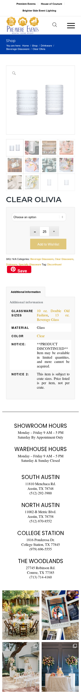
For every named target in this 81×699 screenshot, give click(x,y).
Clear (41, 335)
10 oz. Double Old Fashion (53, 313)
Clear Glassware (64, 259)
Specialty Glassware (30, 264)
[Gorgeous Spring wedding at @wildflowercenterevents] (20, 615)
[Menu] (69, 25)
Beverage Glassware (42, 259)
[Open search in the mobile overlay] (54, 25)
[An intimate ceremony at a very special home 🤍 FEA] (20, 667)
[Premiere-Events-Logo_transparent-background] (33, 25)
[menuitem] (26, 3)
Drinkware (11, 264)
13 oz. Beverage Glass (53, 317)
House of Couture (51, 3)
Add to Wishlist (48, 244)
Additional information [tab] (26, 292)
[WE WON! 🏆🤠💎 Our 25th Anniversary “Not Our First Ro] (60, 615)
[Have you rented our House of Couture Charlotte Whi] (60, 667)
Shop (11, 41)
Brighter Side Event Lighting (39, 10)
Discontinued (54, 264)
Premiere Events (26, 3)
